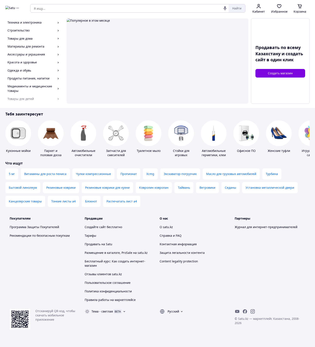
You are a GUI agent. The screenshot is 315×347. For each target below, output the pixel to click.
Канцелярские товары (25, 201)
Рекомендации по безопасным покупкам (40, 235)
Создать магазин (280, 73)
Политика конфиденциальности (108, 291)
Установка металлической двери (270, 187)
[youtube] (237, 311)
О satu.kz (166, 227)
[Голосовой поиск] (225, 8)
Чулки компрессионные (93, 174)
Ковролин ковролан (153, 187)
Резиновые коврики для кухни (107, 187)
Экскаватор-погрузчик (180, 174)
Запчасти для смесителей (116, 153)
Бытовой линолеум (23, 187)
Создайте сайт (95, 227)
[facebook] (245, 311)
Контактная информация (178, 244)
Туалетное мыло (148, 151)
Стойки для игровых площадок (181, 155)
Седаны (230, 187)
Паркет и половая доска (51, 153)
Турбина (272, 174)
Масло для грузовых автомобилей (231, 174)
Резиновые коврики (61, 187)
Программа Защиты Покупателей (34, 227)
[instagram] (252, 311)
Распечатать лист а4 (121, 201)
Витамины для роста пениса (45, 174)
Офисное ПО (246, 151)
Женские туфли (279, 151)
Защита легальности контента (182, 253)
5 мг (12, 174)
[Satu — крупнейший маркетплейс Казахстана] (14, 8)
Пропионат (128, 174)
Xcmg (150, 174)
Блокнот (91, 201)
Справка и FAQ (171, 235)
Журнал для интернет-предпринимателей (266, 227)
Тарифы (90, 235)
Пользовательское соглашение (107, 283)
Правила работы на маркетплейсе (110, 300)
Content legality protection (179, 261)
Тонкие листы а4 (63, 201)
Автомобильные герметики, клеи (214, 153)
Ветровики (207, 187)
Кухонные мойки (18, 151)
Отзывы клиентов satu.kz (103, 274)
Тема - (102, 311)
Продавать (92, 244)
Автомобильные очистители (83, 153)
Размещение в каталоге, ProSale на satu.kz (116, 253)
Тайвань (184, 187)
